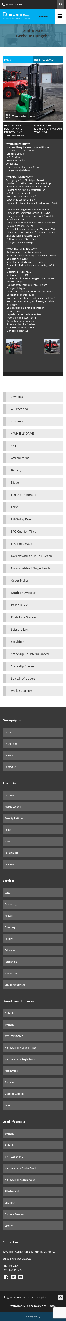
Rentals (9, 915)
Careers (9, 755)
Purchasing (11, 904)
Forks (15, 507)
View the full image (23, 116)
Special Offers (12, 973)
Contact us (10, 766)
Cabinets (9, 864)
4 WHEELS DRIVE (22, 433)
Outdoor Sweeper (23, 593)
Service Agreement (15, 984)
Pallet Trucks (20, 605)
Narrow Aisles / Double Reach (31, 556)
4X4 (13, 446)
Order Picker (19, 580)
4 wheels (17, 421)
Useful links (11, 743)
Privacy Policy (33, 1316)
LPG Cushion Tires (23, 531)
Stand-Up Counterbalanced (30, 654)
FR (60, 4)
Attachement (20, 458)
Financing (10, 927)
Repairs (9, 938)
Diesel (15, 482)
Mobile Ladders (13, 806)
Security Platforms (15, 818)
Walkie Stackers (21, 691)
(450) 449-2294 (14, 4)
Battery (16, 470)
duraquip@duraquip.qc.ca (17, 1258)
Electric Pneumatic (24, 495)
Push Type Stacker (23, 617)
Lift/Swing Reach (22, 519)
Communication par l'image (33, 1305)
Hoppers (9, 795)
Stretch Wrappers (23, 678)
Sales (7, 892)
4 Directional (20, 409)
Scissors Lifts (20, 629)
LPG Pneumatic (21, 544)
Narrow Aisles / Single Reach (30, 568)
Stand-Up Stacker (23, 666)
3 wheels (17, 397)
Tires (7, 841)
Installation (11, 961)
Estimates (10, 950)
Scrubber (17, 642)
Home (8, 732)
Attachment (11, 1070)
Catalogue (44, 16)
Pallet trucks (11, 852)
